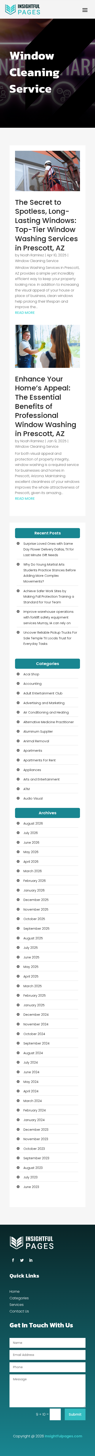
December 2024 (36, 1014)
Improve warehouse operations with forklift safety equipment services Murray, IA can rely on (48, 617)
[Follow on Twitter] (21, 1260)
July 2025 (30, 948)
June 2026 (31, 842)
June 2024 (31, 1072)
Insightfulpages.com (63, 1436)
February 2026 (34, 881)
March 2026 (32, 871)
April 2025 (30, 976)
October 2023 (34, 1149)
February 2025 (34, 995)
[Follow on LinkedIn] (30, 1260)
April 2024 (30, 1091)
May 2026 (30, 852)
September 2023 (36, 1158)
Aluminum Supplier (38, 731)
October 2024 (34, 1034)
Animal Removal (36, 741)
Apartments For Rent (39, 760)
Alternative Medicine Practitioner (48, 722)
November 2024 (35, 1024)
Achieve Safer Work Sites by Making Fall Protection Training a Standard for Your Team (48, 596)
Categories (19, 1299)
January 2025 (34, 1005)
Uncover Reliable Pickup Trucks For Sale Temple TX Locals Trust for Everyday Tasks (50, 638)
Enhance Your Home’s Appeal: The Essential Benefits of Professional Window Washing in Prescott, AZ (45, 406)
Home (15, 1292)
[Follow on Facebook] (13, 1260)
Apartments (32, 750)
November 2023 (35, 1139)
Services (17, 1305)
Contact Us (19, 1312)
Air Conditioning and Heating (46, 712)
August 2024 (33, 1053)
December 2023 (35, 1129)
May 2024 (30, 1082)
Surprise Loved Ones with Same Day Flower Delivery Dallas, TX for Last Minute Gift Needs (48, 549)
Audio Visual (33, 798)
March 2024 (32, 1101)
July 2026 (30, 833)
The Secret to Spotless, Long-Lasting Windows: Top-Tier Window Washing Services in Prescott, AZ (46, 225)
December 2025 (36, 900)
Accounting (32, 683)
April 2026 (30, 861)
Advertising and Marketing (44, 703)
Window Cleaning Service (37, 260)
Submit (75, 1414)
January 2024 (34, 1120)
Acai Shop (31, 674)
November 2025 (35, 909)
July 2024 (30, 1062)
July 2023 (30, 1177)
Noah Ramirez (32, 255)
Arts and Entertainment (41, 779)
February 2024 (34, 1110)
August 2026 (33, 823)
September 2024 (36, 1043)
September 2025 (36, 928)
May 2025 (30, 967)
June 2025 (31, 957)
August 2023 (33, 1168)
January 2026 (34, 890)
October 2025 (34, 919)
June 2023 (31, 1187)
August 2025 (33, 938)
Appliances (32, 770)
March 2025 (32, 986)
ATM (26, 789)
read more (25, 312)
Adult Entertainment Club (43, 693)
